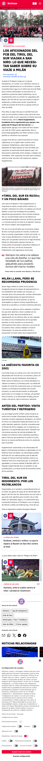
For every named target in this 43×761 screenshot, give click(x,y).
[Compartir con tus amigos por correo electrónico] (3, 635)
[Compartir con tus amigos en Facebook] (24, 635)
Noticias (12, 8)
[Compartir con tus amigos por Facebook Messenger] (19, 635)
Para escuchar (8, 74)
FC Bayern (5, 8)
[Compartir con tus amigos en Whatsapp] (9, 635)
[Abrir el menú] (40, 3)
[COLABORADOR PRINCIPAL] (34, 3)
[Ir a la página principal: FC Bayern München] (4, 3)
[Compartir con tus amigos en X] (14, 635)
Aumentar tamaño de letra (13, 76)
